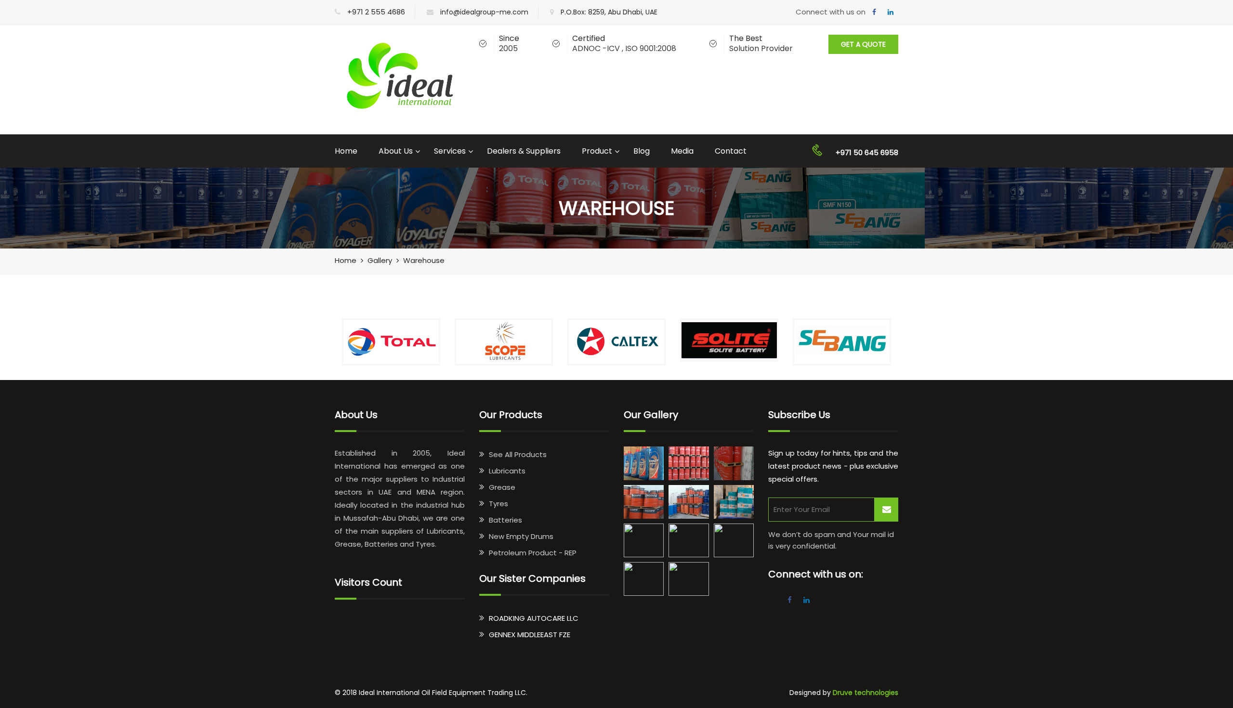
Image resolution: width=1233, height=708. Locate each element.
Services (450, 151)
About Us (396, 151)
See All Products (518, 454)
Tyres (498, 503)
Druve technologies (865, 692)
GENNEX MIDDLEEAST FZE (529, 634)
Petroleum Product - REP (533, 553)
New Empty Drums (521, 536)
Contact (731, 151)
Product (597, 151)
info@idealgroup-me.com (484, 12)
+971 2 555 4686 (376, 12)
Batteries (505, 520)
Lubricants (507, 471)
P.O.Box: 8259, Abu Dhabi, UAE (609, 12)
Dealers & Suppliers (524, 151)
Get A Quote (863, 44)
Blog (641, 151)
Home (346, 151)
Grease (502, 487)
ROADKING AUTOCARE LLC (533, 618)
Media (682, 151)
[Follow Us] (874, 12)
